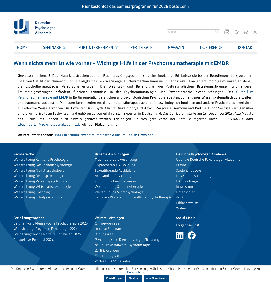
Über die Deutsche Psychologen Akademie (208, 159)
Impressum (184, 186)
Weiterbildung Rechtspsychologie (39, 176)
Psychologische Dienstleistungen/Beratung (127, 239)
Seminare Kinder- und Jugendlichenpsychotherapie (133, 197)
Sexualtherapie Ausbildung (115, 170)
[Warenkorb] (245, 32)
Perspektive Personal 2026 (34, 239)
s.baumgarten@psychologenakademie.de (49, 124)
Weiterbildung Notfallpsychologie (39, 170)
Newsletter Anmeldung (193, 176)
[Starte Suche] (217, 32)
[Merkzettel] (236, 32)
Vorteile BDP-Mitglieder (112, 261)
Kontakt (246, 47)
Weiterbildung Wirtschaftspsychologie (42, 186)
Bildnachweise (187, 203)
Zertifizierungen (107, 250)
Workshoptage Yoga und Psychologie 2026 (46, 228)
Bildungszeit (104, 234)
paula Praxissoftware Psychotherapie (123, 245)
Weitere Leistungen (109, 218)
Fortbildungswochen (29, 218)
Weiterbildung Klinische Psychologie (41, 159)
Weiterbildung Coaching (32, 192)
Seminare (52, 47)
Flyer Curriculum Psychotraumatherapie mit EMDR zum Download (103, 135)
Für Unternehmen (95, 47)
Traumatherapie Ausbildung (116, 159)
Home (22, 47)
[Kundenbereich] (254, 32)
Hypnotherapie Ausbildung (115, 165)
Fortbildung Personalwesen (115, 181)
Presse (181, 165)
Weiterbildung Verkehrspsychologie (40, 181)
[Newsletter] (226, 32)
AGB (179, 197)
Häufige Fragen (188, 181)
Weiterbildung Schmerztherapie (119, 186)
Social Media (185, 218)
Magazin (176, 47)
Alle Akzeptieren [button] (156, 278)
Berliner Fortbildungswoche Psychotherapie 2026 (51, 223)
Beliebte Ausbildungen (112, 154)
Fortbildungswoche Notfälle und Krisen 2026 (47, 234)
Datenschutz (185, 192)
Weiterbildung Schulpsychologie (38, 197)
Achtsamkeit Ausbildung (113, 176)
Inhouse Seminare (108, 228)
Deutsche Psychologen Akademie (201, 154)
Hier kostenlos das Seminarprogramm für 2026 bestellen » (135, 6)
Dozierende (211, 47)
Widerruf (182, 208)
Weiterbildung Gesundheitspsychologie (43, 165)
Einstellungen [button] (114, 278)
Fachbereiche (24, 154)
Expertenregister (107, 255)
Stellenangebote (188, 170)
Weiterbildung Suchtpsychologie (119, 192)
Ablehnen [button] (134, 278)
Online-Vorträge (107, 223)
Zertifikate (141, 47)
